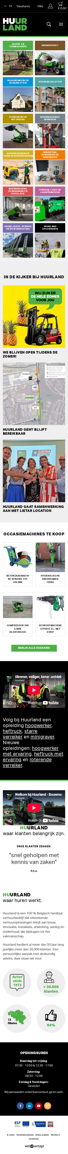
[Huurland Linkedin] (29, 1105)
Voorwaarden (25, 1135)
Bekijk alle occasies (34, 648)
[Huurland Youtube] (38, 1105)
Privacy (55, 1135)
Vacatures (23, 6)
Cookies (34, 1139)
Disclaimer (42, 1135)
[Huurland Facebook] (20, 1105)
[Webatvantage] (34, 1146)
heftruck (12, 731)
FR (10, 6)
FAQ (40, 6)
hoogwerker (38, 725)
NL (5, 6)
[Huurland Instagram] (47, 1105)
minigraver (42, 737)
